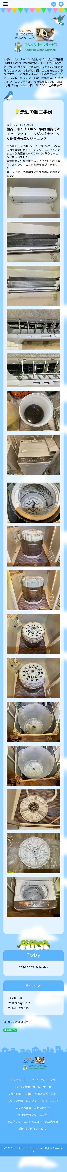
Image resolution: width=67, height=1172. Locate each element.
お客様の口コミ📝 (20, 1094)
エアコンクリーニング (42, 1080)
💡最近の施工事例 (45, 1094)
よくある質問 (23, 1108)
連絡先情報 (51, 1121)
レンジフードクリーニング (42, 1101)
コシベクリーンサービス (26, 1148)
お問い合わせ (42, 1108)
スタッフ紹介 (15, 1101)
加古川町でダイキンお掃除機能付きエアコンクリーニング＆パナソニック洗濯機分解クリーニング (33, 134)
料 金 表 (44, 1087)
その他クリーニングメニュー (24, 1121)
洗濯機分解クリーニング (32, 1115)
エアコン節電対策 (24, 1087)
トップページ (18, 1080)
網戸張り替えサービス (32, 1128)
